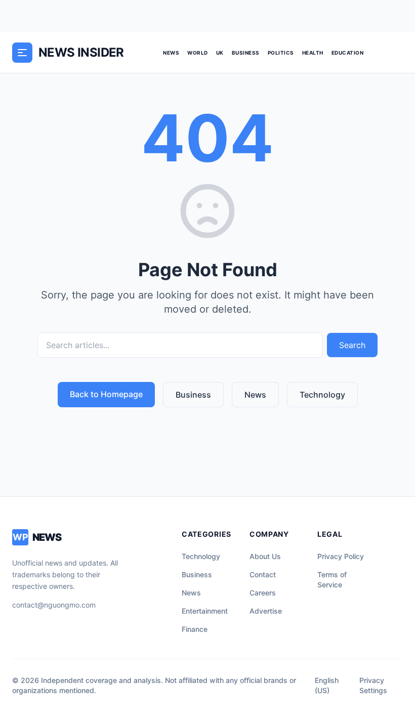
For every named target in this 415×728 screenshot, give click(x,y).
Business (246, 53)
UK (220, 53)
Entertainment (205, 611)
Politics (281, 53)
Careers (263, 592)
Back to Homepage (106, 394)
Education (347, 53)
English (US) (327, 685)
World (197, 53)
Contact (263, 574)
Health (312, 53)
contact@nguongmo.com (54, 605)
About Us (265, 556)
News (171, 53)
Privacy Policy (340, 556)
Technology (322, 395)
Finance (195, 629)
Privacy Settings (373, 685)
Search (352, 345)
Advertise (266, 611)
